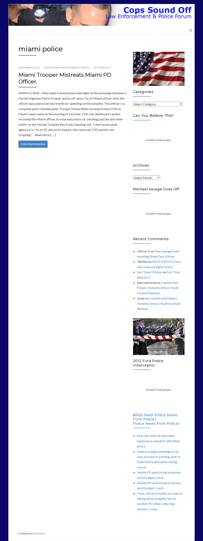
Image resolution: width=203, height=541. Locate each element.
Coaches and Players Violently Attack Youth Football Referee (158, 288)
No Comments (102, 67)
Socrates (39, 533)
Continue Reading (33, 144)
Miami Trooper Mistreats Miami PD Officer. (64, 78)
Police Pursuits (70, 67)
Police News (51, 67)
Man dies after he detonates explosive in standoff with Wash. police (158, 441)
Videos (85, 67)
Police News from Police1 (156, 423)
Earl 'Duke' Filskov (149, 272)
